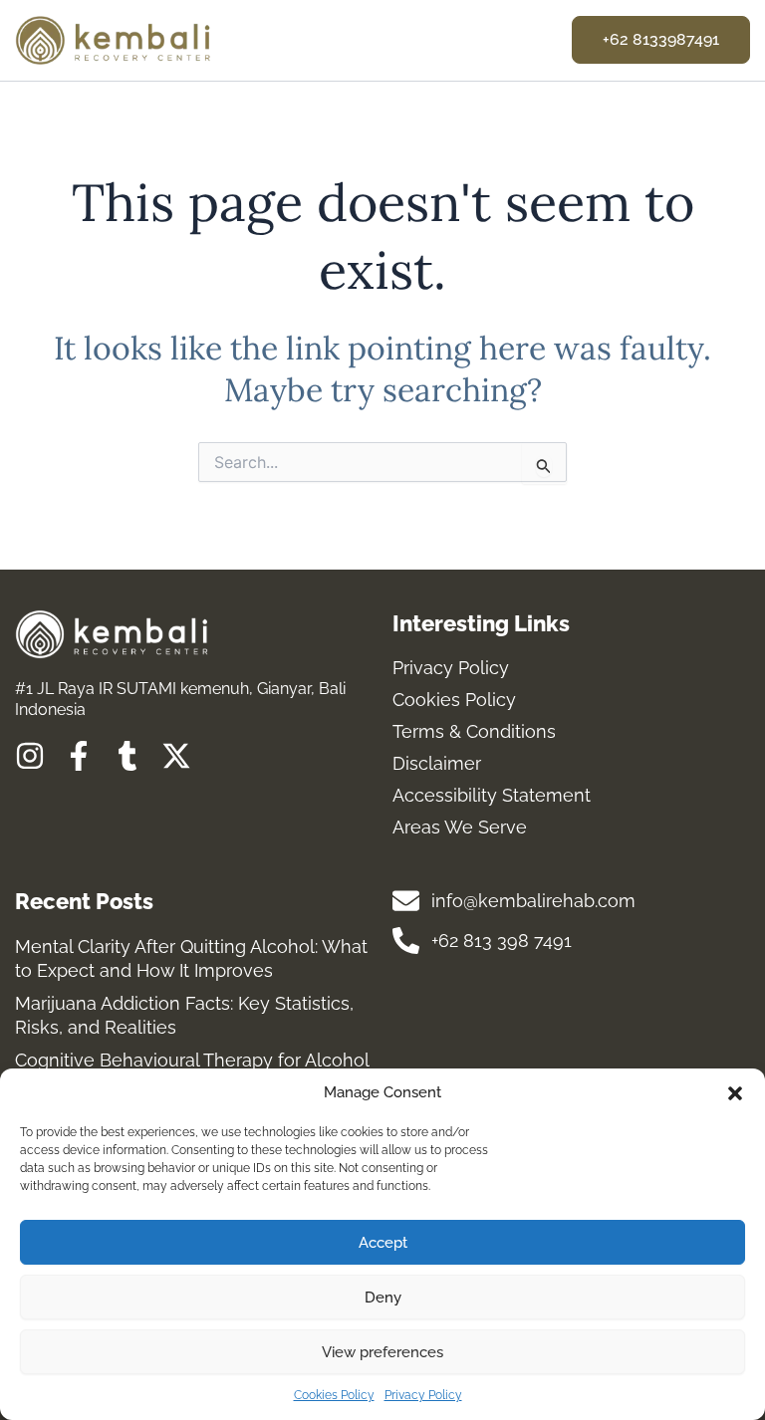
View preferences (382, 1352)
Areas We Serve (459, 827)
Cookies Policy (334, 1395)
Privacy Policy (423, 1395)
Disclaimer (436, 764)
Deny (383, 1297)
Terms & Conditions (474, 732)
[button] (735, 1093)
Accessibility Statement (491, 796)
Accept (383, 1243)
